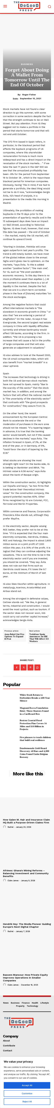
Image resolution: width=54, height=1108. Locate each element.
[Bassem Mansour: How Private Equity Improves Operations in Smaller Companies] (27, 954)
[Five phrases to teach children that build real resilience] (10, 739)
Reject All (27, 1101)
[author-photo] (5, 827)
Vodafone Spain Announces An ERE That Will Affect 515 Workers (39, 637)
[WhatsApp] (37, 667)
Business (27, 64)
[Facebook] (17, 667)
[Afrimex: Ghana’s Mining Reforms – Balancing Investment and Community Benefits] (27, 850)
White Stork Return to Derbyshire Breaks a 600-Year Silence (35, 697)
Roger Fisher (29, 94)
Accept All (27, 1085)
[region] (27, 1082)
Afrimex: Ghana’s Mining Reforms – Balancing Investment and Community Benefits (26, 873)
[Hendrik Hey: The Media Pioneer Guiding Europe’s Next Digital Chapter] (27, 903)
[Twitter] (24, 667)
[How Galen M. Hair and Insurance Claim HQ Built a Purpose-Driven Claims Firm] (27, 799)
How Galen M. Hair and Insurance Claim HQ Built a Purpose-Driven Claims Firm (26, 821)
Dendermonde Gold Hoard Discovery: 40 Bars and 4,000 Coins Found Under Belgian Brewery (34, 752)
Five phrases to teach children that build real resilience (35, 739)
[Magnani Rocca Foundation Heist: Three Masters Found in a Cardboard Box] (10, 711)
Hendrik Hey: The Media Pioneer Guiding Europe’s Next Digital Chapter (27, 925)
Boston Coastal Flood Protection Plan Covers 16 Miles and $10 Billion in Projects (33, 725)
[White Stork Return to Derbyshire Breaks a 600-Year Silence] (10, 698)
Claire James (13, 880)
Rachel (11, 827)
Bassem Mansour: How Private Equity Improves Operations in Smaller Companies (25, 977)
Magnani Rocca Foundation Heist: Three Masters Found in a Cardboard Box (34, 710)
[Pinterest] (30, 667)
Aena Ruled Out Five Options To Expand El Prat (14, 636)
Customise (27, 1093)
